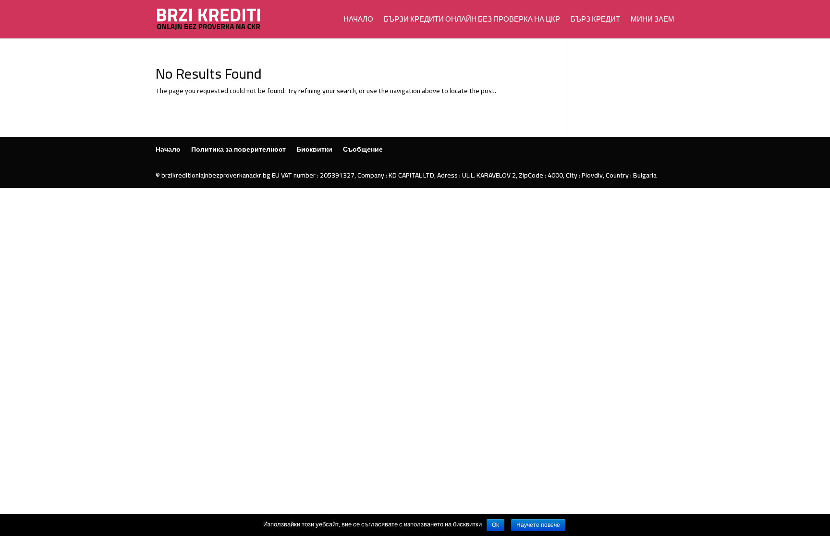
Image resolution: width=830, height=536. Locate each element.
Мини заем (652, 21)
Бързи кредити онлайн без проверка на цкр (472, 21)
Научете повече (538, 525)
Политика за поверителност (238, 149)
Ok (495, 525)
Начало (358, 21)
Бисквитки (314, 149)
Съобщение (363, 149)
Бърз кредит (595, 21)
